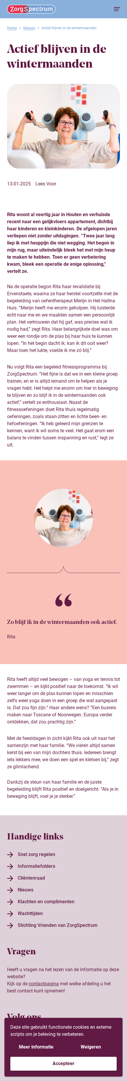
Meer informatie (36, 1047)
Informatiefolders (36, 866)
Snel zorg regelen (36, 854)
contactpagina (44, 984)
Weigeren (91, 1047)
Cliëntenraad (31, 878)
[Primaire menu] (117, 9)
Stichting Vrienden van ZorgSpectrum (57, 925)
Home (12, 28)
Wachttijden (30, 913)
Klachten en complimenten (46, 901)
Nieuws (29, 28)
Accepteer (63, 1063)
